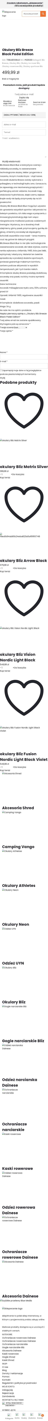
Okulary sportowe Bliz (33, 66)
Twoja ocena (6, 327)
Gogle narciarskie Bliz (13, 1347)
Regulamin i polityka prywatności (19, 1383)
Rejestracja (8, 1393)
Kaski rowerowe (10, 1353)
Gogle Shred (8, 1357)
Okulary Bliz (14, 63)
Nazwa (3, 352)
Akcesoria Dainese (11, 1350)
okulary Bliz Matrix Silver (24, 466)
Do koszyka (18, 474)
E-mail (3, 361)
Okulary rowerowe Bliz (12, 66)
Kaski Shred (8, 1360)
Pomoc (6, 1376)
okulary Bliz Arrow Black (23, 560)
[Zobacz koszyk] (40, 1414)
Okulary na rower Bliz (30, 63)
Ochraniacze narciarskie (15, 1344)
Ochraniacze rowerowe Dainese (19, 1337)
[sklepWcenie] (10, 14)
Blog (4, 1370)
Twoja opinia (6, 331)
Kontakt (6, 1379)
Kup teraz (5, 477)
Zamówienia (8, 1396)
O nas (5, 1367)
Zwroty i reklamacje (12, 1373)
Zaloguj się (7, 1389)
